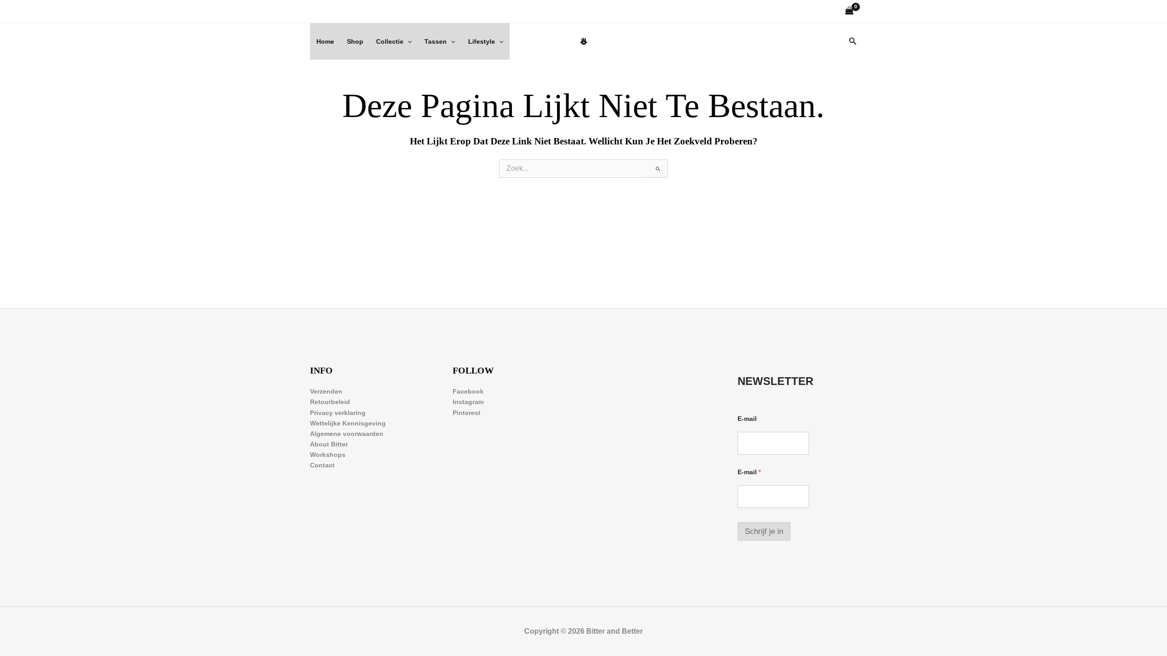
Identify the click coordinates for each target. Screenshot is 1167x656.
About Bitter (329, 444)
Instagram (468, 401)
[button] (407, 41)
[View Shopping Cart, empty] (849, 11)
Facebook (468, 391)
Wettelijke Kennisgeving (348, 423)
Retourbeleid (330, 401)
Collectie (389, 41)
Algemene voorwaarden (346, 433)
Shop (355, 41)
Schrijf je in (764, 531)
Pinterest (466, 412)
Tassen (435, 41)
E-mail (747, 418)
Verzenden (326, 391)
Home (325, 41)
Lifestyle (481, 41)
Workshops (328, 454)
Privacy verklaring (338, 412)
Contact (322, 465)
